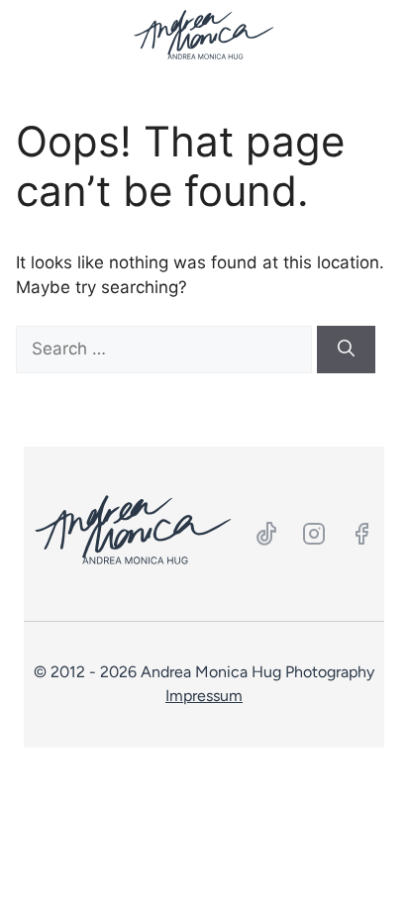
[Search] (346, 349)
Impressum (204, 695)
